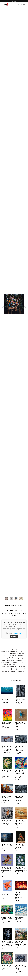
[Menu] (24, 4)
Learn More (14, 636)
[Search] (18, 4)
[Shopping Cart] (21, 4)
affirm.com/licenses (18, 633)
